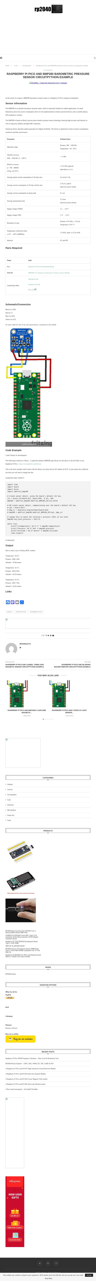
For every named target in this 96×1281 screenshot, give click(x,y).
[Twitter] (40, 1263)
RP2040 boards (11, 974)
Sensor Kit (10, 815)
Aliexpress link (33, 279)
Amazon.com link (34, 284)
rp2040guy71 (25, 644)
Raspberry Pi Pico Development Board (41, 267)
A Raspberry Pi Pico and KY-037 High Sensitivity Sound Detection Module (31, 1069)
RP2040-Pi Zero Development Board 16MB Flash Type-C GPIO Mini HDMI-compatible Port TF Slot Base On (23, 950)
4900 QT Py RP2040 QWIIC (15, 946)
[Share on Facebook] (46, 636)
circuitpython (21, 612)
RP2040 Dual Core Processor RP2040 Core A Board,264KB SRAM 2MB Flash (21, 931)
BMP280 (9, 612)
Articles (9, 789)
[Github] (56, 1263)
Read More (48, 1278)
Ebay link (31, 290)
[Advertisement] (48, 33)
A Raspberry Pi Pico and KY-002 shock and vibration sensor (25, 1084)
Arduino (10, 784)
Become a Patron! (11, 1028)
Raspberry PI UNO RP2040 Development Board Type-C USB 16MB (22, 942)
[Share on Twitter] (48, 636)
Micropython (11, 810)
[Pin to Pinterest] (50, 636)
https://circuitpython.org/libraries (30, 464)
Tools (9, 820)
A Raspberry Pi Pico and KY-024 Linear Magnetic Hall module (26, 1079)
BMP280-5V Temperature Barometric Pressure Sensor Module (49, 273)
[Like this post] (43, 636)
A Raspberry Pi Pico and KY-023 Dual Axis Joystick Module (26, 1074)
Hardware (10, 805)
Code (16, 65)
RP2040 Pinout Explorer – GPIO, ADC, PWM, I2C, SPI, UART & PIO (30, 1063)
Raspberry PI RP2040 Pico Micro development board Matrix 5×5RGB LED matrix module (23, 955)
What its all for (11, 992)
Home (7, 65)
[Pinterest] (48, 1263)
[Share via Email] (53, 636)
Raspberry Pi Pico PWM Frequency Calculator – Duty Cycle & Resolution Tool (32, 1058)
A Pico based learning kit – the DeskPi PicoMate (22, 1089)
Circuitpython (26, 65)
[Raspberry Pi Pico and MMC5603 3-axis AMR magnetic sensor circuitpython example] (27, 693)
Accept (89, 1275)
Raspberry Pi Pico (36, 612)
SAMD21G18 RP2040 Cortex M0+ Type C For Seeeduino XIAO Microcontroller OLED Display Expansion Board (22, 937)
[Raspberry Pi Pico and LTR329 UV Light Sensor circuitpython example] (69, 693)
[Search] (95, 58)
